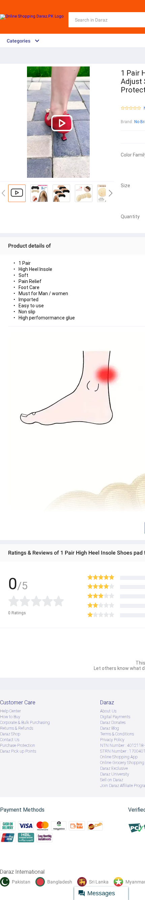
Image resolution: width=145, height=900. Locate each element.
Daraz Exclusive (114, 768)
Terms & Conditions (117, 734)
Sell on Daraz (111, 780)
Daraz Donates (112, 722)
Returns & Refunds (16, 728)
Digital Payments (115, 716)
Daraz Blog (109, 728)
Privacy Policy (112, 739)
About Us (108, 711)
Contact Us (9, 739)
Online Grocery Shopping (122, 762)
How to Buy (10, 716)
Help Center (10, 711)
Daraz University (114, 774)
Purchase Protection (17, 745)
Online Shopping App (119, 757)
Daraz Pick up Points (18, 751)
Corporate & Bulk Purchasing (25, 722)
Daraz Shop (10, 734)
